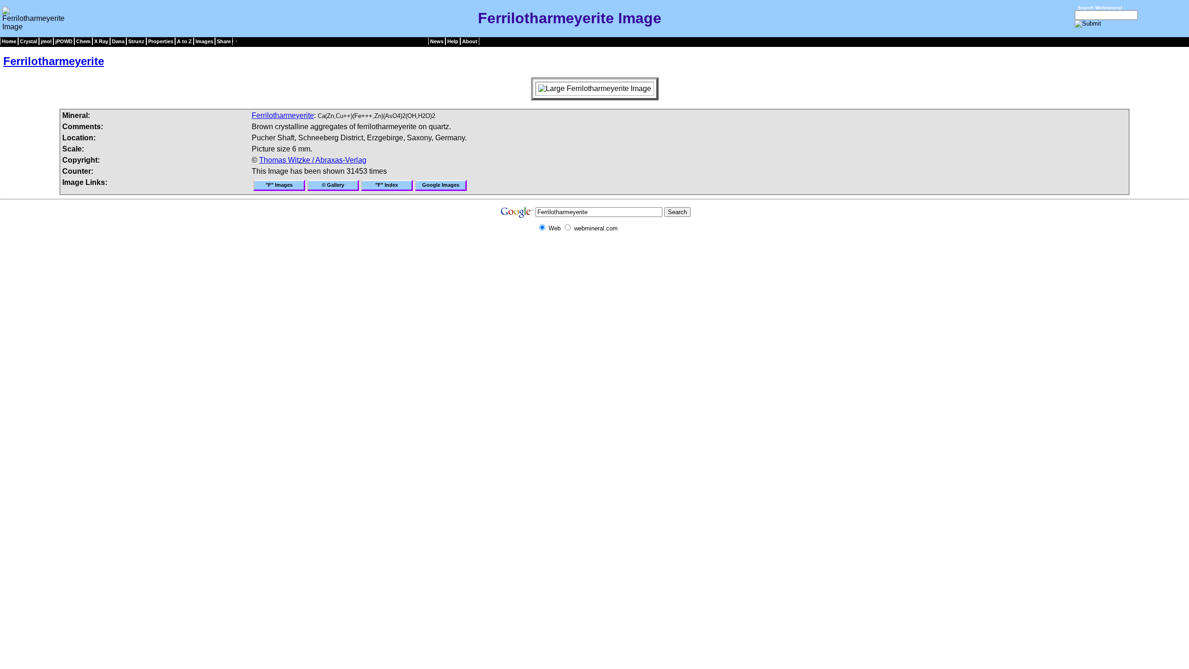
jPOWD (63, 41)
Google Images (440, 185)
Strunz (136, 41)
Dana (118, 41)
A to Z (184, 41)
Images (204, 41)
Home (9, 41)
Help (452, 41)
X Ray (101, 41)
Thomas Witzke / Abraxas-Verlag (312, 160)
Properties (160, 41)
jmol (46, 41)
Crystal (28, 41)
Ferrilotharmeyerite (53, 61)
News (437, 41)
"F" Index (386, 185)
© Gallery (333, 185)
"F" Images (279, 185)
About (469, 41)
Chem (83, 41)
